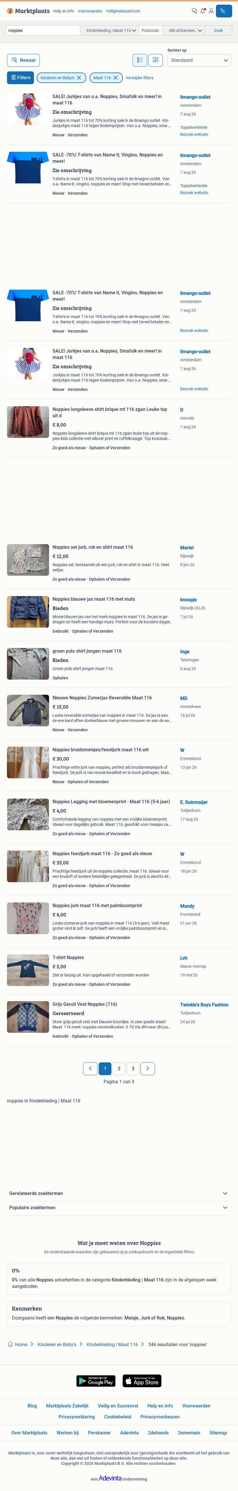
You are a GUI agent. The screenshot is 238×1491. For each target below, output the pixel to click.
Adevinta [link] (129, 1433)
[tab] (140, 60)
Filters (23, 77)
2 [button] (119, 1068)
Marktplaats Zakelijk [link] (67, 1406)
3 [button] (133, 1068)
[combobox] (43, 30)
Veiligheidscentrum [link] (123, 11)
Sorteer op (177, 50)
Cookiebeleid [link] (117, 1417)
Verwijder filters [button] (140, 77)
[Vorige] (90, 1068)
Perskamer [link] (99, 1433)
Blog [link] (32, 1406)
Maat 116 (102, 77)
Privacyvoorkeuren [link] (160, 1417)
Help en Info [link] (160, 1406)
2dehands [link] (158, 1433)
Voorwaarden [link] (90, 11)
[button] (203, 11)
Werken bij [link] (68, 1433)
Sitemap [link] (218, 1433)
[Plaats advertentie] (224, 11)
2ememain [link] (189, 1433)
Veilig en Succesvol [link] (118, 1406)
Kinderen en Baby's (57, 77)
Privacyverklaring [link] (77, 1417)
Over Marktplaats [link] (29, 1433)
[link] (27, 11)
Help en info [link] (63, 11)
